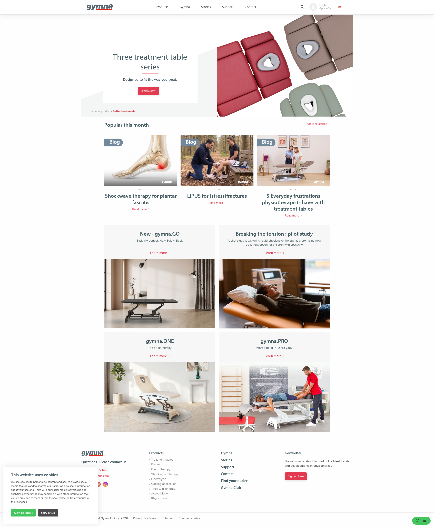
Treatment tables (162, 459)
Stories (226, 460)
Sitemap (168, 518)
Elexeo (155, 464)
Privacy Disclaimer (145, 518)
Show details (48, 512)
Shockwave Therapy (164, 474)
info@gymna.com (97, 476)
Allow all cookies (23, 512)
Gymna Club (231, 487)
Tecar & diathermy (163, 489)
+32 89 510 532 (96, 470)
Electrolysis (158, 479)
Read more (139, 209)
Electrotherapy (160, 469)
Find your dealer (234, 480)
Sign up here (296, 476)
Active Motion (160, 493)
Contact (227, 473)
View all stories (317, 124)
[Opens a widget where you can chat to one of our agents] (421, 521)
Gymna (227, 453)
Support (227, 466)
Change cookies (189, 518)
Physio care (159, 498)
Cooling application (163, 484)
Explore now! (148, 91)
